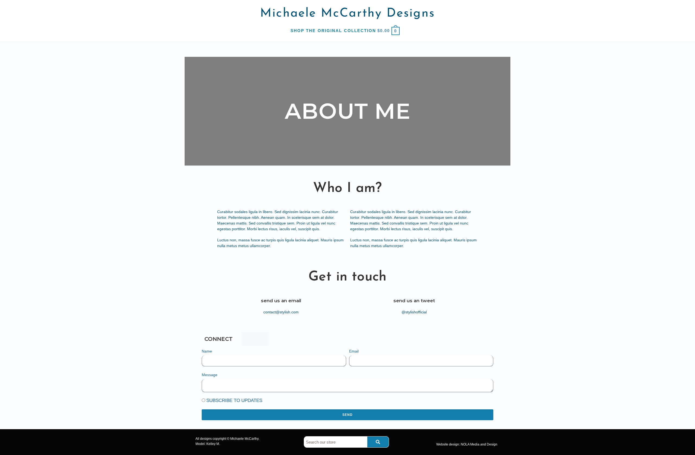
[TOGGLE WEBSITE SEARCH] (403, 31)
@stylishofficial (414, 312)
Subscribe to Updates (234, 400)
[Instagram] (262, 339)
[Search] (378, 442)
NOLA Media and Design (479, 444)
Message (209, 375)
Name (207, 351)
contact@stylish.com (281, 312)
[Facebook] (248, 339)
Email (354, 351)
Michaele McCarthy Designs (347, 13)
